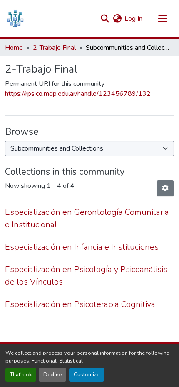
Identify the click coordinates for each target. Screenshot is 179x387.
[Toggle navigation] (162, 19)
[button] (15, 18)
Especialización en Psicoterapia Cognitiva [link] (80, 304)
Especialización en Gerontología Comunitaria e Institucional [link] (87, 218)
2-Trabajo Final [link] (54, 47)
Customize (86, 374)
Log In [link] (133, 18)
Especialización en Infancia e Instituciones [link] (82, 247)
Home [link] (14, 47)
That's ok (21, 374)
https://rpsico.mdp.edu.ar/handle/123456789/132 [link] (78, 93)
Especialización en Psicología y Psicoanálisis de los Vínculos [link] (86, 275)
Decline (52, 374)
